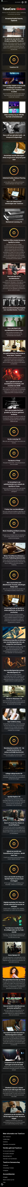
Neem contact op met (8, 1179)
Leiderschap (6, 1139)
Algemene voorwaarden (9, 1144)
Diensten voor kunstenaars (10, 1158)
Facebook (5, 1165)
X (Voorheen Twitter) (8, 1168)
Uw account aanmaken (8, 1151)
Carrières (5, 1142)
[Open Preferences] (2, 1184)
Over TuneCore (7, 1136)
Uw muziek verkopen (8, 1153)
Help (4, 1182)
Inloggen (18, 2)
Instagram (5, 1170)
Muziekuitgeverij (7, 1156)
